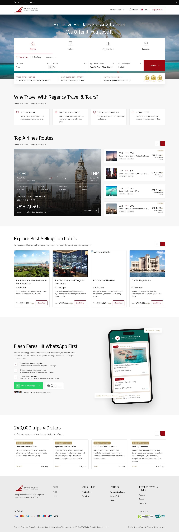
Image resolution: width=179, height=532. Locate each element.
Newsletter (143, 503)
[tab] (33, 46)
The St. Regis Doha (141, 280)
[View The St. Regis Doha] (147, 263)
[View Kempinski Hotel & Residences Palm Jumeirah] (31, 263)
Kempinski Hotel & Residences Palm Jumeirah (31, 281)
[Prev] (157, 143)
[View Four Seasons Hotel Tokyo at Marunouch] (70, 263)
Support (142, 499)
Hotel (55, 496)
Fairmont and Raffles (104, 280)
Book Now (41, 303)
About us (142, 495)
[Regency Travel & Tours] (26, 9)
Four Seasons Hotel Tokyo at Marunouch (69, 281)
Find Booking (86, 492)
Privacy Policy (115, 496)
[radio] (22, 57)
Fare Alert (85, 496)
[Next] (162, 143)
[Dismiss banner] (176, 2)
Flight (55, 492)
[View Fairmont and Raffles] (108, 263)
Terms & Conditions (117, 492)
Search (153, 65)
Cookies (113, 500)
